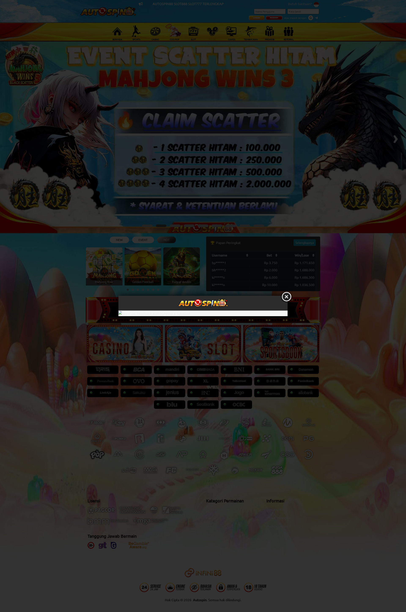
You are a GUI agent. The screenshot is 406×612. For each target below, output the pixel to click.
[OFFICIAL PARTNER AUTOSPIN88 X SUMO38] (203, 313)
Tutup (286, 297)
